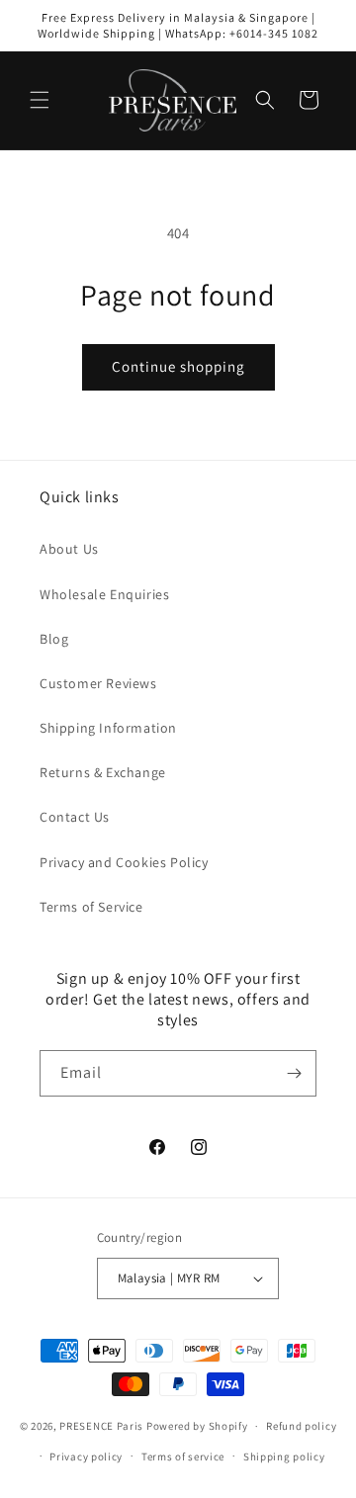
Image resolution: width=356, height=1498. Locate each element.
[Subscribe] (293, 1073)
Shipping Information (108, 728)
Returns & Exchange (103, 772)
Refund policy (301, 1426)
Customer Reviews (98, 683)
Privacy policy (86, 1456)
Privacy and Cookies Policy (124, 862)
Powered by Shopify (197, 1426)
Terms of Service (91, 907)
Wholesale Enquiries (104, 594)
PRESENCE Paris (101, 1426)
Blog (54, 639)
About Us (69, 549)
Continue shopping (178, 366)
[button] (39, 100)
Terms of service (182, 1456)
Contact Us (75, 817)
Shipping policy (284, 1456)
